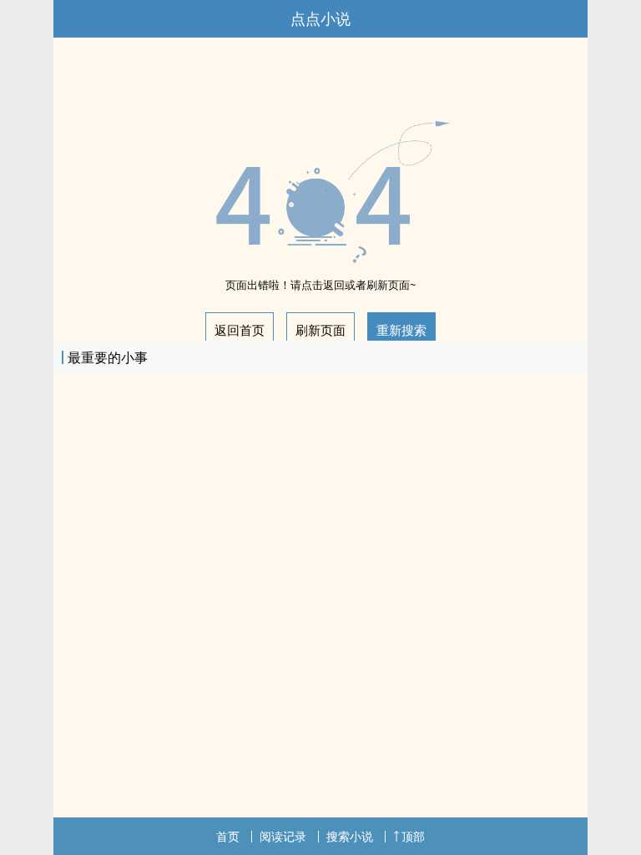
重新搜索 (401, 329)
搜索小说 (349, 836)
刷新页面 (320, 329)
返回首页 (240, 329)
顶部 (413, 836)
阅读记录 (283, 836)
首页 (228, 836)
